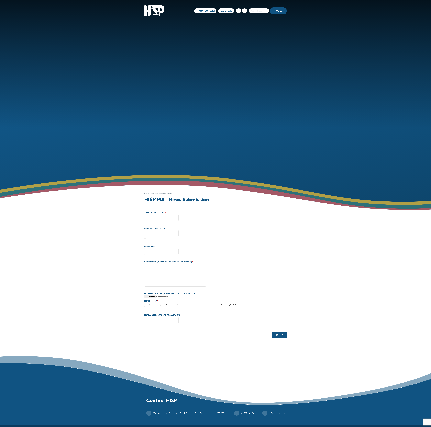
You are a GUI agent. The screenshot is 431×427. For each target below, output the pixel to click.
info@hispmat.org (277, 413)
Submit (279, 335)
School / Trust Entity (156, 228)
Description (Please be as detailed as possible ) (168, 262)
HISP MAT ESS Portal (205, 11)
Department (150, 246)
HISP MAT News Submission (161, 193)
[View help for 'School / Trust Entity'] (145, 238)
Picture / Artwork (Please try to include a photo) (169, 293)
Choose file (150, 296)
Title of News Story (155, 213)
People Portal (226, 11)
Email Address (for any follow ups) (163, 315)
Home (146, 193)
